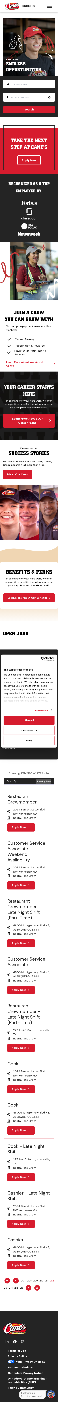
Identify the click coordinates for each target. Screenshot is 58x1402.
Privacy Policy (17, 1356)
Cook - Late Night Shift (26, 1149)
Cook (12, 1064)
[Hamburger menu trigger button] (49, 6)
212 (52, 1280)
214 (11, 1287)
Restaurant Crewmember (22, 799)
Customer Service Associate (26, 962)
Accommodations (20, 1367)
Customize (27, 730)
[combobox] (28, 97)
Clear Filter (9, 748)
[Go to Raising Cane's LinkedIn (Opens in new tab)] (7, 1341)
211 (46, 1280)
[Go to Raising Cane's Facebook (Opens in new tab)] (15, 1341)
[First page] (7, 1280)
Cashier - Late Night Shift (28, 1196)
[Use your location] (49, 97)
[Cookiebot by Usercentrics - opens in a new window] (41, 659)
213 (5, 1287)
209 (35, 1280)
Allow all (29, 720)
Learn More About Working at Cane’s (24, 363)
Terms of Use (17, 1351)
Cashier (15, 1240)
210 (41, 1280)
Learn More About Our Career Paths (27, 421)
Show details (41, 710)
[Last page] (37, 1288)
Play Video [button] (8, 533)
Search (29, 109)
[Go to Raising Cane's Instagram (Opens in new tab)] (22, 1341)
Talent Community (21, 1388)
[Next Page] (28, 1288)
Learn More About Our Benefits (27, 597)
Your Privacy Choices (30, 1362)
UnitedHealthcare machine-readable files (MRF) (27, 1380)
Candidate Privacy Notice (25, 1373)
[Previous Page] (16, 1280)
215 (16, 1287)
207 (23, 1280)
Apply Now (28, 160)
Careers (28, 6)
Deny (29, 740)
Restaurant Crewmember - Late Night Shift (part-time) (24, 909)
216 (21, 1287)
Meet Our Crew (17, 474)
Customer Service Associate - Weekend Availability (26, 851)
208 (29, 1280)
